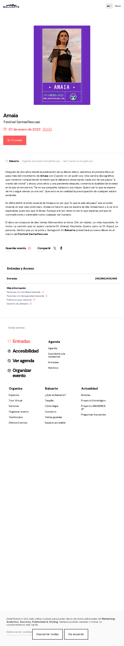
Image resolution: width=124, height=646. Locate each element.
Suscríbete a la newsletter (20, 175)
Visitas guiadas (53, 417)
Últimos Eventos (14, 221)
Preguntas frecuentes (17, 278)
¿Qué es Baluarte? (15, 237)
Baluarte (51, 388)
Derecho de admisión (17, 303)
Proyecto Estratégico (17, 274)
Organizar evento (15, 212)
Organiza (15, 388)
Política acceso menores (19, 299)
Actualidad (89, 388)
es (108, 8)
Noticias (9, 270)
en (108, 16)
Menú (118, 6)
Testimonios (12, 217)
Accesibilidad (25, 351)
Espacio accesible (15, 254)
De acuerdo (76, 634)
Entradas (10, 179)
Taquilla (9, 241)
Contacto (10, 250)
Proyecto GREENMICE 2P (93, 407)
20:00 (47, 129)
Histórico (10, 184)
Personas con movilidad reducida (23, 292)
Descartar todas (47, 634)
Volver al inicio (16, 327)
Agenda (9, 171)
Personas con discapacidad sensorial (25, 295)
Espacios (10, 199)
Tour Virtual (11, 204)
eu (108, 12)
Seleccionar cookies (19, 632)
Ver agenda (23, 360)
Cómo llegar (12, 245)
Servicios (10, 208)
